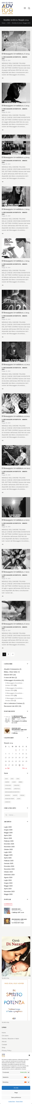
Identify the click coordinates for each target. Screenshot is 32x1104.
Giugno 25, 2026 (18, 731)
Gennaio (8, 863)
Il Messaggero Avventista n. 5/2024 (15, 105)
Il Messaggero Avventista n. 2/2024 (15, 261)
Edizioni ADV (8, 675)
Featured (8, 788)
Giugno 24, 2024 (18, 920)
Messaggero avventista (12, 792)
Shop (18, 798)
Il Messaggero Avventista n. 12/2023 (16, 364)
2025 (12, 778)
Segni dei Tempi (9, 798)
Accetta (16, 1087)
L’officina (15, 733)
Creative (16, 785)
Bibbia (20, 782)
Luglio (8, 827)
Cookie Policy (11, 1101)
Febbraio (8, 841)
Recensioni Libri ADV (11, 706)
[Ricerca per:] (16, 815)
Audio (14, 782)
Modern (7, 795)
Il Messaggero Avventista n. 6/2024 (15, 53)
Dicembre (9, 844)
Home (3, 23)
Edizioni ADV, (16, 728)
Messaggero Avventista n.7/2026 (19, 721)
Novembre (9, 846)
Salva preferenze (16, 1097)
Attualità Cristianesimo (11, 669)
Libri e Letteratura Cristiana (13, 703)
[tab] (8, 904)
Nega (16, 1092)
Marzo (8, 838)
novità (15, 795)
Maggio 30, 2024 (6, 60)
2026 (18, 778)
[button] (29, 1055)
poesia (22, 795)
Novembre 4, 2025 (17, 910)
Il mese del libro (9, 677)
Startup (7, 802)
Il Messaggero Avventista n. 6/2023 (15, 623)
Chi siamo (5, 1035)
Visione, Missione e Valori (10, 1038)
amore (7, 782)
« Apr (8, 768)
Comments (8, 904)
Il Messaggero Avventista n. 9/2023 (15, 520)
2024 (8, 23)
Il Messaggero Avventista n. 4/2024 (15, 157)
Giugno (8, 830)
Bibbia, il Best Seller (10, 672)
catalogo (8, 785)
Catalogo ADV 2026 (18, 912)
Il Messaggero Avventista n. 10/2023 (16, 468)
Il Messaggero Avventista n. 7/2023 (15, 572)
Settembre (9, 875)
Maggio (8, 832)
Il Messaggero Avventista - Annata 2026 (19, 718)
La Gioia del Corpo (18, 923)
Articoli (4, 1041)
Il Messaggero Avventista (12, 680)
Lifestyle (17, 788)
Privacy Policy (19, 1101)
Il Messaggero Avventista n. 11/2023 (16, 416)
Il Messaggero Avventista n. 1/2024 (15, 312)
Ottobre (8, 849)
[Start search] (29, 8)
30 (19, 765)
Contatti (4, 1044)
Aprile (7, 835)
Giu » (24, 768)
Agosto (8, 877)
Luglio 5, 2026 (21, 719)
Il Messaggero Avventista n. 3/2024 (15, 209)
